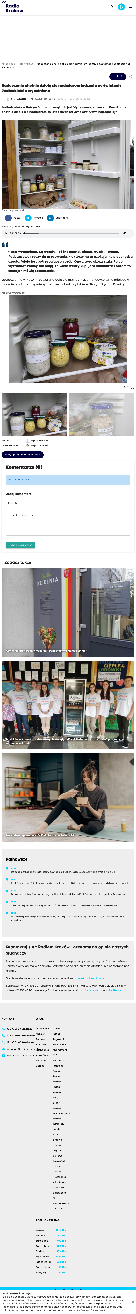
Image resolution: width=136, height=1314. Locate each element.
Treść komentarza (20, 515)
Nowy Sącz (26, 64)
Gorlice (40, 1066)
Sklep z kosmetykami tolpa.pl (61, 1203)
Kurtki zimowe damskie (58, 1140)
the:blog (57, 1172)
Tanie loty (58, 1124)
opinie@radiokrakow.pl (89, 978)
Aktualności (9, 64)
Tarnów (40, 1039)
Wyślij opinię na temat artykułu (23, 454)
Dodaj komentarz (20, 545)
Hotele (56, 1129)
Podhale (41, 1060)
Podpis (12, 503)
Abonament (60, 1050)
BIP (55, 1055)
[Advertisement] (68, 39)
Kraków (40, 1034)
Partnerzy (58, 1060)
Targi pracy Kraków (57, 1103)
